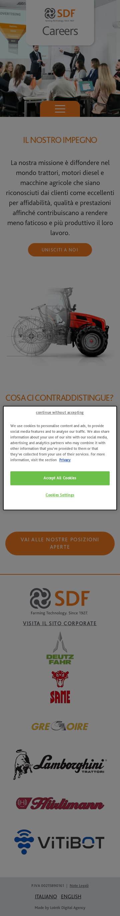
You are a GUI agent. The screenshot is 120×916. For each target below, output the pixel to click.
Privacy (65, 460)
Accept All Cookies (60, 478)
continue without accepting (60, 412)
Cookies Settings (60, 495)
